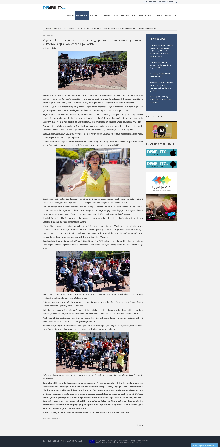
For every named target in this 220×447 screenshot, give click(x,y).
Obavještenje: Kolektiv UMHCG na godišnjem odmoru (161, 75)
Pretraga (175, 2)
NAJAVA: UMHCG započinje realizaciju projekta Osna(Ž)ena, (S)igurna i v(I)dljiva (160, 65)
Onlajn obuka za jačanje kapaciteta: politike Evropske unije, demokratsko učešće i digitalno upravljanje (161, 86)
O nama (145, 2)
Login (171, 2)
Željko (54, 48)
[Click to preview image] (92, 70)
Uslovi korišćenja (163, 2)
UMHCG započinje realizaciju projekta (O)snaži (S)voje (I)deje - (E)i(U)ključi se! (161, 99)
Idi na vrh (139, 425)
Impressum (152, 2)
